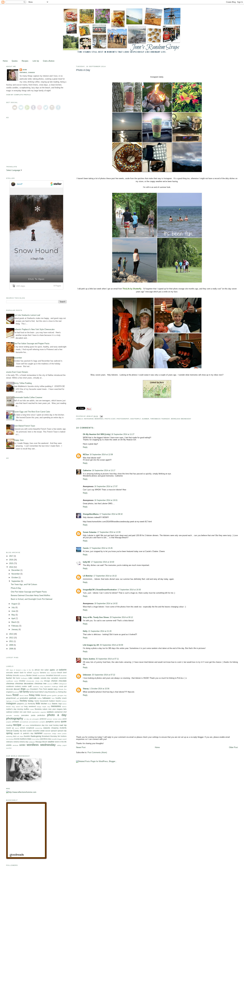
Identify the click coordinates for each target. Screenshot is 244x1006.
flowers (9, 695)
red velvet (26, 725)
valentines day (45, 739)
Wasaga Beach (41, 742)
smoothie (36, 731)
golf (18, 698)
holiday (31, 701)
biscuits (16, 675)
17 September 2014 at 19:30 (129, 590)
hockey (23, 701)
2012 (11, 638)
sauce (17, 728)
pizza (60, 719)
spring (9, 733)
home (37, 701)
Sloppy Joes (19, 440)
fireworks (51, 692)
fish (57, 692)
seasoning (38, 728)
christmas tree (40, 683)
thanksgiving (36, 736)
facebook (16, 692)
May (13, 615)
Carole (86, 548)
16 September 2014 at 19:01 (105, 500)
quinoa (57, 722)
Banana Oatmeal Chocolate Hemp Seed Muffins (30, 595)
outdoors (50, 712)
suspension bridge (50, 733)
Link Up (36, 61)
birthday (9, 675)
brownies (64, 675)
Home (5, 61)
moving (20, 709)
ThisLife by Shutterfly (132, 289)
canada (36, 678)
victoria (16, 742)
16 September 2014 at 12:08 (101, 454)
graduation (24, 698)
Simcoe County (12, 731)
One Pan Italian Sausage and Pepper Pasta (31, 343)
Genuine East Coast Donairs (16, 372)
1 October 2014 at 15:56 (99, 689)
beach (59, 672)
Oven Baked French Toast (24, 426)
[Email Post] (101, 416)
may (48, 706)
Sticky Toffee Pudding (23, 383)
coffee (55, 683)
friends (43, 695)
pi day (26, 719)
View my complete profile (18, 94)
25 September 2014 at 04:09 (111, 645)
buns (18, 678)
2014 (11, 567)
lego (60, 704)
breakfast (49, 675)
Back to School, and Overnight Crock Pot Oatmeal (31, 599)
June (13, 611)
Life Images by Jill (91, 645)
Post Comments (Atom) (97, 752)
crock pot (63, 686)
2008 (11, 649)
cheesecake (30, 681)
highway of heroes (12, 701)
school (22, 728)
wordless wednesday (181, 419)
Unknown (87, 675)
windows (15, 745)
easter (50, 689)
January (14, 629)
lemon (65, 704)
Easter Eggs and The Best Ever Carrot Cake (32, 412)
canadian (54, 678)
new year (52, 709)
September (16, 581)
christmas (10, 683)
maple (44, 706)
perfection (41, 715)
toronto (16, 739)
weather (51, 742)
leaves (54, 704)
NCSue (86, 454)
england (9, 692)
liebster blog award (13, 706)
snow (42, 731)
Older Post (233, 747)
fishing (60, 692)
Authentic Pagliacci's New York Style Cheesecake (34, 329)
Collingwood (63, 683)
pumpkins (50, 722)
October (14, 577)
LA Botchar (88, 576)
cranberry (36, 686)
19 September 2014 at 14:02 (105, 603)
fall (20, 692)
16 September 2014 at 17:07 (105, 486)
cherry (37, 681)
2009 (11, 645)
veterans (9, 742)
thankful (27, 736)
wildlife (9, 745)
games (49, 695)
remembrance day (37, 725)
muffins (26, 709)
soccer (47, 731)
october (16, 712)
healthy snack (61, 698)
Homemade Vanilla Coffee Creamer (28, 397)
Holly (85, 631)
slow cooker (27, 731)
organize (43, 712)
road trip (63, 725)
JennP (19, 184)
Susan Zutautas (89, 532)
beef (65, 672)
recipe (17, 724)
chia (41, 681)
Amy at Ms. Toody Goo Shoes (96, 617)
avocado (9, 672)
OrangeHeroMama (91, 514)
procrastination (34, 722)
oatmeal (9, 712)
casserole (63, 678)
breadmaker (41, 675)
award (16, 672)
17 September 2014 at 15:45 (101, 548)
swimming (9, 736)
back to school (26, 672)
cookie (24, 686)
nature (45, 709)
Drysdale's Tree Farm (38, 689)
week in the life (61, 742)
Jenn (24, 69)
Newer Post (81, 747)
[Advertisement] (30, 139)
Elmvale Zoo (62, 689)
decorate (9, 689)
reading (9, 725)
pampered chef (61, 712)
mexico (64, 706)
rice (46, 725)
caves (16, 681)
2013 (11, 634)
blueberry (23, 675)
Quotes (15, 61)
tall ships (20, 736)
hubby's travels (55, 701)
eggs (55, 689)
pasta (33, 715)
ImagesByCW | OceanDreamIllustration (100, 590)
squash (16, 733)
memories (99, 419)
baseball (53, 672)
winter (22, 745)
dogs (23, 689)
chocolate (63, 681)
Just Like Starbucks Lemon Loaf (27, 315)
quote (64, 721)
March (14, 622)
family (26, 692)
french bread (24, 695)
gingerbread (11, 698)
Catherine (87, 470)
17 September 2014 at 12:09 (108, 532)
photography (123, 419)
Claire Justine (89, 659)
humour (64, 701)
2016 (11, 560)
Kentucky (31, 704)
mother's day (11, 709)
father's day (43, 692)
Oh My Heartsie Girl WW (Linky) (96, 434)
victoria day (23, 742)
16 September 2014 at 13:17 (103, 470)
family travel (34, 692)
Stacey (86, 689)
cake (30, 678)
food (15, 694)
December (15, 570)
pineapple (35, 719)
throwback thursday (160, 419)
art (57, 670)
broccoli (57, 675)
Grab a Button (48, 61)
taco (14, 736)
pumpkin (42, 722)
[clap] (14, 286)
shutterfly (135, 419)
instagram (88, 419)
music (32, 709)
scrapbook (30, 728)
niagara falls (62, 709)
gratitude (32, 698)
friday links (34, 695)
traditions (23, 739)
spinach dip (62, 731)
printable (15, 722)
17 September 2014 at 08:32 (111, 514)
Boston (29, 675)
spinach (54, 731)
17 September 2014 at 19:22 (105, 576)
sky (21, 731)
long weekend (30, 706)
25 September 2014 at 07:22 (103, 675)
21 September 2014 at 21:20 (99, 631)
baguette (36, 672)
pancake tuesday (12, 715)
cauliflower (9, 681)
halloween (47, 698)
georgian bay (62, 695)
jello (26, 704)
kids (38, 703)
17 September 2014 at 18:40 (102, 562)
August (14, 604)
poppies (8, 722)
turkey (37, 739)
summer (145, 419)
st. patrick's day (26, 733)
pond (65, 719)
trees (29, 739)
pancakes (25, 715)
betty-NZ (86, 562)
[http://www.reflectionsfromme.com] (21, 792)
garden (54, 695)
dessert (17, 689)
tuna (33, 739)
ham (53, 698)
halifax (39, 698)
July (13, 607)
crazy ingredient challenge (49, 686)
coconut (50, 683)
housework (44, 701)
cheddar (22, 681)
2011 (11, 641)
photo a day (110, 419)
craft (30, 686)
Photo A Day (16, 588)
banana (43, 672)
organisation (36, 712)
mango (39, 706)
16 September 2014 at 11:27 (122, 434)
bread (34, 675)
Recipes (25, 61)
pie (31, 719)
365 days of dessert (13, 670)
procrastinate (24, 722)
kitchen (44, 704)
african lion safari (42, 670)
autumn (63, 670)
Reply (85, 447)
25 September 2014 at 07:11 (107, 659)
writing (59, 745)
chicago (47, 681)
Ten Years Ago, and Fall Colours (24, 584)
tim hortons (62, 736)
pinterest (43, 719)
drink (28, 689)
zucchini (8, 748)
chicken (54, 681)
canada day (45, 678)
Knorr (49, 704)
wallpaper (32, 742)
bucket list (10, 678)
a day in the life (28, 670)
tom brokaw (10, 739)
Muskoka (38, 709)
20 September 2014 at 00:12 (121, 617)
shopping (54, 728)
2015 (11, 563)
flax (65, 692)
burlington (24, 678)
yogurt (64, 745)
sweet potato (62, 733)
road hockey (54, 725)
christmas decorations (24, 683)
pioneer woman (52, 719)
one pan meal (25, 712)
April (13, 618)
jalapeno (20, 704)
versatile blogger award (59, 739)
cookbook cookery (13, 686)
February (15, 626)
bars (48, 672)
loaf (22, 706)
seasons (46, 728)
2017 (11, 556)
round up (10, 728)
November (18, 358)
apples (52, 670)
